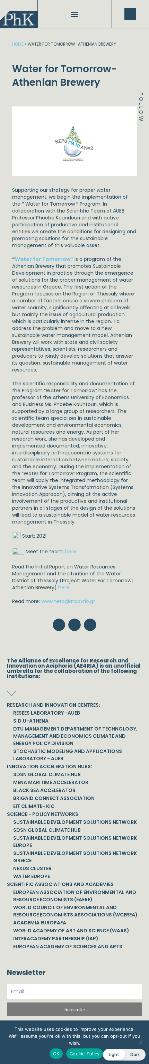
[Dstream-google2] (141, 151)
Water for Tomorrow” (44, 259)
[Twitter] (141, 136)
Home (18, 44)
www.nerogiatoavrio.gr (68, 601)
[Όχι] (140, 1042)
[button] (74, 14)
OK (56, 1053)
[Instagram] (141, 144)
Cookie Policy (84, 1053)
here (70, 551)
